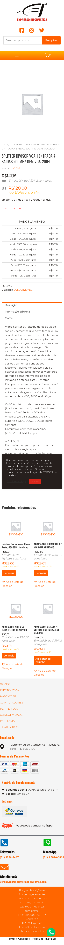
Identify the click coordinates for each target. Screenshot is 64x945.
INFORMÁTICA (9, 690)
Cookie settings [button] (16, 481)
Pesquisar (51, 40)
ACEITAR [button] (35, 481)
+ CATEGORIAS (9, 727)
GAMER (5, 684)
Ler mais (9, 573)
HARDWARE (8, 696)
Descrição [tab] (11, 305)
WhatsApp (49, 851)
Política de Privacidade (44, 938)
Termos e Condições (19, 938)
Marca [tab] (8, 318)
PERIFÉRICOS (9, 708)
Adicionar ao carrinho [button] (43, 660)
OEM (16, 168)
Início (5, 144)
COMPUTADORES (11, 702)
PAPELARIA (7, 721)
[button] (17, 56)
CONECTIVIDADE (20, 144)
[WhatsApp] (47, 842)
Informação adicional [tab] (17, 311)
